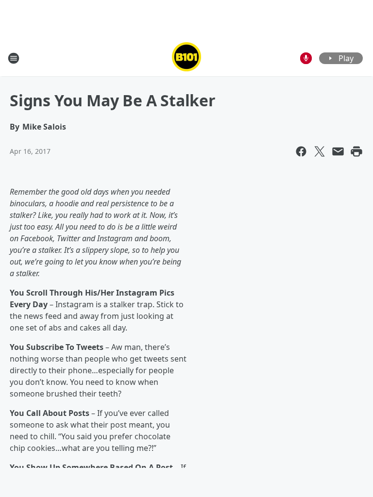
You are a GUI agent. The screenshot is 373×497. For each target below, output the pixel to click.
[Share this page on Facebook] (301, 151)
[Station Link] (186, 58)
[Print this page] (356, 151)
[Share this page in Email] (338, 151)
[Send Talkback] (306, 58)
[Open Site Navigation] (13, 58)
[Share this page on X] (319, 151)
